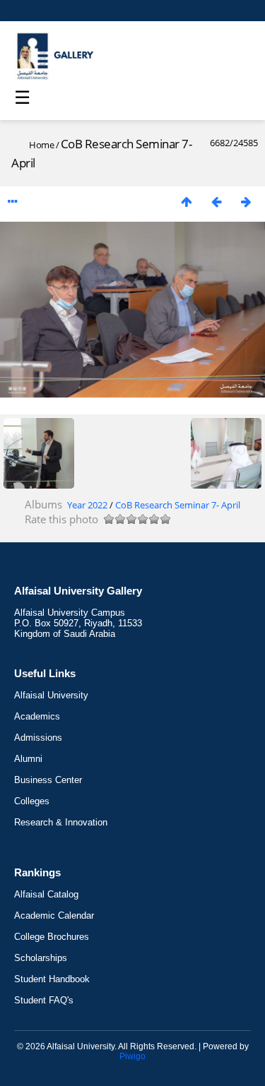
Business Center (48, 780)
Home (41, 144)
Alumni (28, 758)
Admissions (38, 737)
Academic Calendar (54, 915)
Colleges (31, 801)
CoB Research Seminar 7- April (177, 505)
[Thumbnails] (186, 201)
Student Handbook (52, 979)
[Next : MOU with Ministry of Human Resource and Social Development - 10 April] (246, 201)
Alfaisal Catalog (46, 894)
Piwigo (132, 1056)
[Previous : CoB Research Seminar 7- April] (216, 201)
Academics (37, 716)
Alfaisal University (51, 695)
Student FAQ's (43, 1000)
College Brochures (51, 936)
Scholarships (40, 958)
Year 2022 (87, 505)
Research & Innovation (60, 822)
